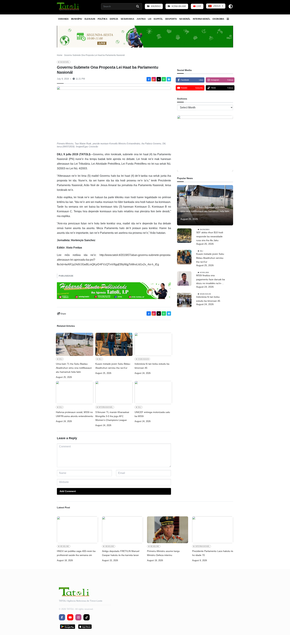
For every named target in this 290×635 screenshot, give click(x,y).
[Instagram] (154, 79)
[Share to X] (159, 79)
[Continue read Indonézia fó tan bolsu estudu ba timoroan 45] (153, 344)
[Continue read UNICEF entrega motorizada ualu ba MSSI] (153, 392)
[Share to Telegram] (169, 79)
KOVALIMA (204, 272)
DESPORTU (171, 19)
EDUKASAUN (143, 359)
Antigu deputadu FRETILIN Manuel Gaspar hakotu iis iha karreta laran (120, 553)
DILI (60, 359)
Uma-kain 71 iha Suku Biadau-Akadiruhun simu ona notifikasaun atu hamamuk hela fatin (74, 367)
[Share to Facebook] (149, 79)
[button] (68, 6)
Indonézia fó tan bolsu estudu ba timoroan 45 (152, 365)
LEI (149, 19)
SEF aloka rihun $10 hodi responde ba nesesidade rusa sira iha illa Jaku (209, 236)
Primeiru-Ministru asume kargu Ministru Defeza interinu (163, 553)
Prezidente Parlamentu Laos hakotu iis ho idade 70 (212, 553)
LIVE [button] (198, 6)
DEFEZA (114, 19)
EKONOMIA (218, 19)
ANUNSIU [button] (155, 6)
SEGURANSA (127, 19)
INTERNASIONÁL (201, 19)
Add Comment (68, 491)
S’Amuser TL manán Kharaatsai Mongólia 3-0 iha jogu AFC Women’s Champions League (112, 416)
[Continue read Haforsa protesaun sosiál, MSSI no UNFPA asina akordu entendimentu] (74, 392)
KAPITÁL (158, 19)
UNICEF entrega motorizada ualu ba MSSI (152, 414)
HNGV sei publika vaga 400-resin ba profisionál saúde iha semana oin (76, 553)
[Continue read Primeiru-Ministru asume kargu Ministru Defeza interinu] (167, 529)
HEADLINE (64, 546)
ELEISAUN (90, 19)
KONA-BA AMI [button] (178, 6)
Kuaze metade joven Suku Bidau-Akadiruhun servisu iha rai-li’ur (113, 365)
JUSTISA (141, 19)
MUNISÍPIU (76, 19)
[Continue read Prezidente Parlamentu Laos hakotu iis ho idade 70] (212, 529)
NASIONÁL (184, 19)
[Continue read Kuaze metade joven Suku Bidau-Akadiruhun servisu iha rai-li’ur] (114, 344)
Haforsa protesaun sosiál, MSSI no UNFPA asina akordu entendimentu (74, 414)
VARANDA (63, 19)
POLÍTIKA (102, 19)
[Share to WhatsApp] (164, 79)
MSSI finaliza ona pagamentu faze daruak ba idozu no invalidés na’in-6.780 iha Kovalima (210, 279)
